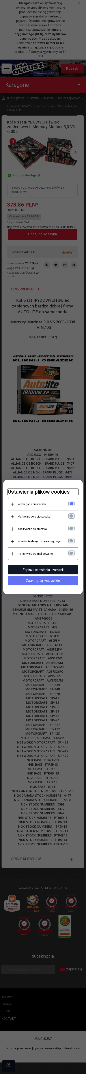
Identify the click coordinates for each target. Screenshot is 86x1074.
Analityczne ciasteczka (32, 529)
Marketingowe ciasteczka (34, 516)
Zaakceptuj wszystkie (43, 581)
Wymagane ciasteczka (32, 504)
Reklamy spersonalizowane (35, 553)
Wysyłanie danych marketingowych (40, 541)
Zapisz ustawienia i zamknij (43, 570)
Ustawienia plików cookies (39, 492)
